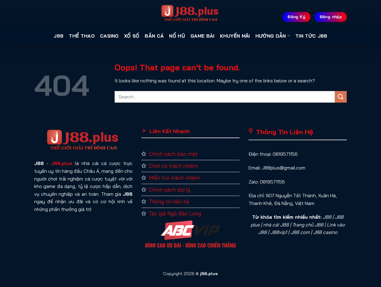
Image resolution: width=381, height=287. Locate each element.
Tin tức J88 (311, 36)
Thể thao (82, 36)
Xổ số (132, 36)
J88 (58, 36)
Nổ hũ (177, 36)
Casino (109, 36)
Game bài (202, 36)
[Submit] (341, 97)
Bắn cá (154, 36)
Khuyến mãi (235, 36)
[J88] (190, 13)
